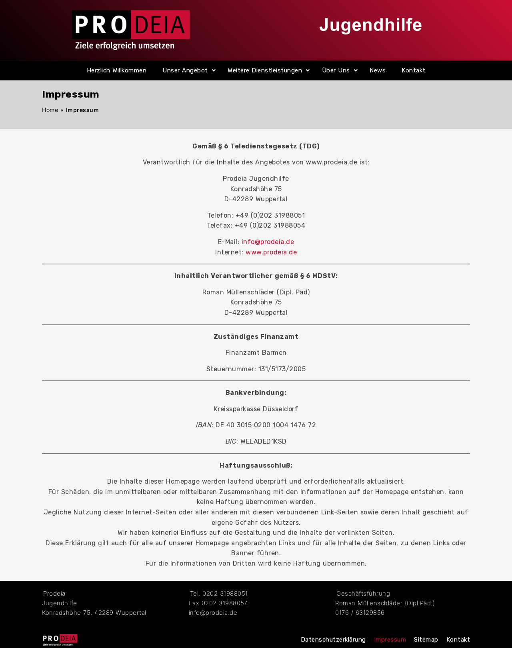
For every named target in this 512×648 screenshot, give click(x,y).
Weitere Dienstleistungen (265, 70)
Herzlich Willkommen (117, 70)
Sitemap (426, 639)
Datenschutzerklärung (333, 639)
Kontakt (414, 70)
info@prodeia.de (268, 242)
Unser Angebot (185, 70)
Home (50, 109)
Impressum (390, 639)
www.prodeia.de (271, 252)
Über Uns (336, 70)
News (378, 70)
